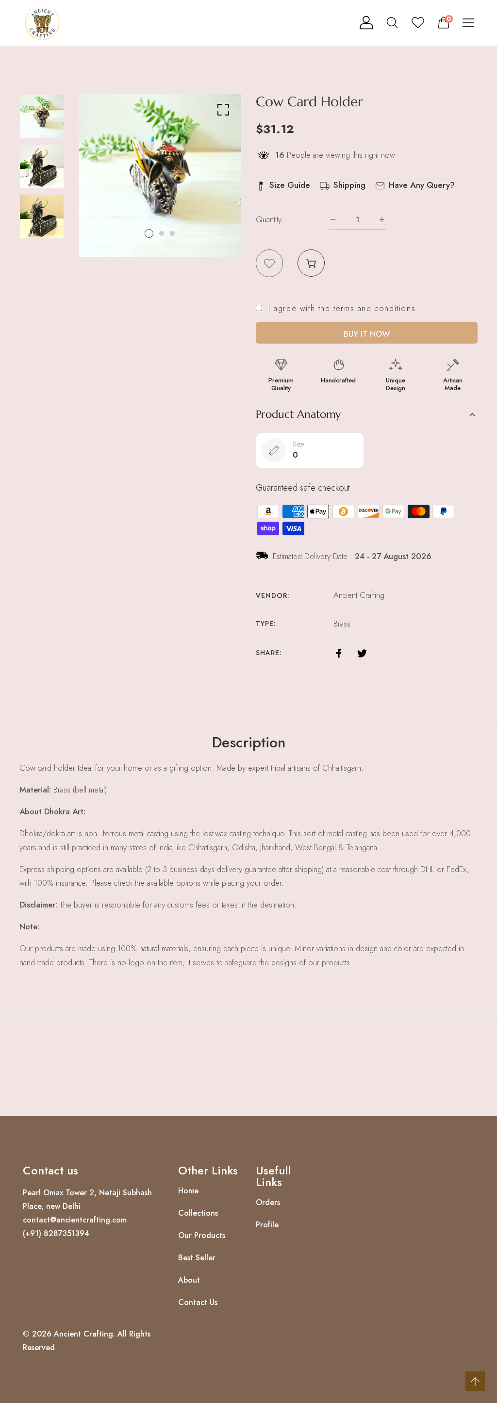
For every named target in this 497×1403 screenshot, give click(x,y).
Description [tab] (248, 742)
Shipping (349, 185)
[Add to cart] (311, 263)
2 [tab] (161, 233)
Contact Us (197, 1303)
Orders (268, 1203)
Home (188, 1191)
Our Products (201, 1236)
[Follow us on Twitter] (361, 652)
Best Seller (196, 1258)
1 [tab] (149, 233)
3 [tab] (172, 233)
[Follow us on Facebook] (338, 652)
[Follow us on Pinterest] (380, 651)
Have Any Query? (422, 185)
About (189, 1280)
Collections (198, 1213)
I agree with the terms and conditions (341, 309)
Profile (267, 1225)
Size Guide (289, 185)
